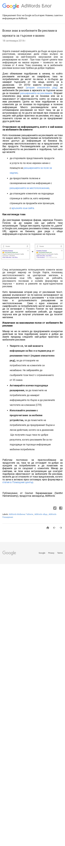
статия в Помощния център (17, 482)
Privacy (51, 553)
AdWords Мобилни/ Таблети (21, 514)
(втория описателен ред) (41, 87)
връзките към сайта (22, 208)
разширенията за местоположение (29, 188)
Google (42, 553)
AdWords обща (41, 514)
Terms (60, 553)
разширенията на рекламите (36, 93)
